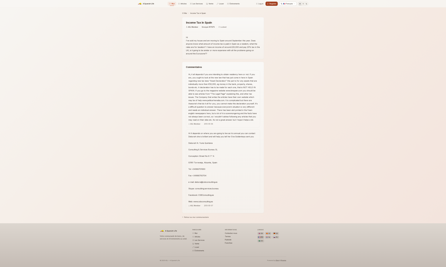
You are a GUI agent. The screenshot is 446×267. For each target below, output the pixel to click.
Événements (235, 4)
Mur (173, 4)
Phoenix (283, 260)
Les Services (197, 4)
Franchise (228, 243)
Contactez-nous (231, 233)
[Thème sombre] (306, 3)
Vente (211, 4)
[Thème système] (300, 3)
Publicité (228, 240)
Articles (184, 4)
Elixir (277, 260)
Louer (221, 4)
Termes (228, 236)
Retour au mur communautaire (196, 217)
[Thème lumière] (303, 3)
